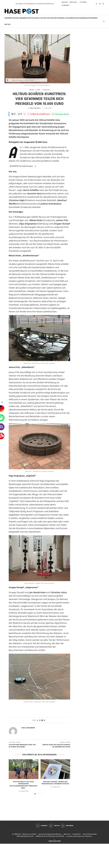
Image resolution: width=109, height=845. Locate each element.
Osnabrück (8, 18)
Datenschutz (73, 2)
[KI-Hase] (7, 80)
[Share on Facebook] (37, 720)
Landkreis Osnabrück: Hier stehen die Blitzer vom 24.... (31, 3)
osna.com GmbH (31, 834)
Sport (55, 18)
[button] (10, 3)
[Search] (104, 21)
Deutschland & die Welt (37, 18)
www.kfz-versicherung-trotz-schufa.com (79, 836)
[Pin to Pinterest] (42, 720)
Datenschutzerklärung (54, 834)
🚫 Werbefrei (65, 5)
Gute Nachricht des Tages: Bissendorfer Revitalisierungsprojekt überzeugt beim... (23, 785)
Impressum (65, 2)
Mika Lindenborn (35, 108)
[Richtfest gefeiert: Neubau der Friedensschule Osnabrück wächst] (55, 769)
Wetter (7, 24)
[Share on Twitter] (40, 720)
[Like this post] (35, 720)
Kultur (50, 18)
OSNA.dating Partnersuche (25, 836)
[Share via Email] (44, 720)
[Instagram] (103, 3)
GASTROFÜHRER (91, 18)
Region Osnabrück (20, 18)
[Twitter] (100, 3)
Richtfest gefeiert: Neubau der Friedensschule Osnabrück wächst (55, 783)
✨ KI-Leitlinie (82, 2)
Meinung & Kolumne (65, 18)
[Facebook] (96, 3)
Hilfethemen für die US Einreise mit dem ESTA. (50, 836)
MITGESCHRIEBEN (80, 18)
